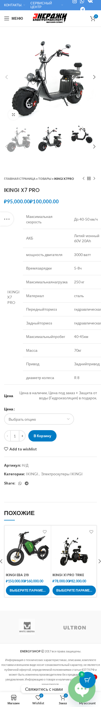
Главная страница (20, 178)
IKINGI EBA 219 (17, 575)
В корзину (42, 436)
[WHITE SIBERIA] (27, 626)
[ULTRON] (74, 627)
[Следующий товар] (94, 178)
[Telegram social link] (82, 9)
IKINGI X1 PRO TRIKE (68, 575)
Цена (8, 409)
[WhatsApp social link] (20, 483)
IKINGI (32, 474)
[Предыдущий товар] (83, 178)
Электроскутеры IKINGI (62, 474)
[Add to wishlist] (45, 531)
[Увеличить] (13, 114)
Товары (44, 178)
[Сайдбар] (6, 219)
